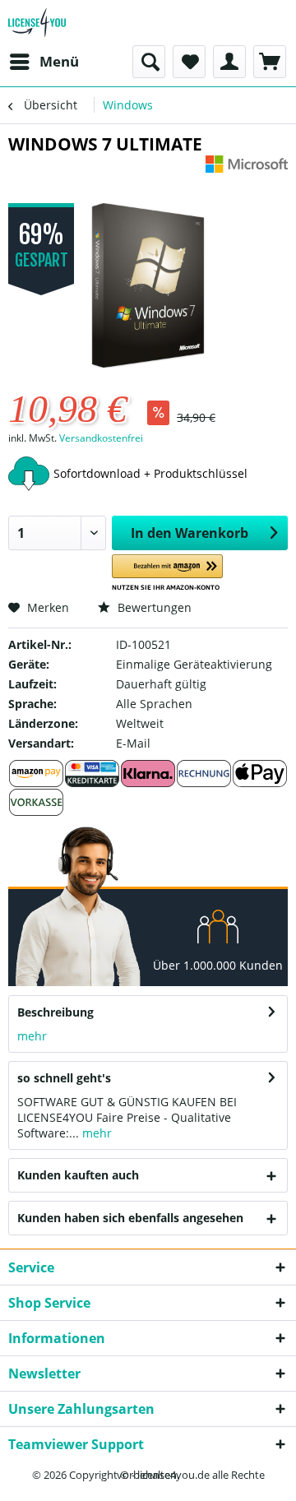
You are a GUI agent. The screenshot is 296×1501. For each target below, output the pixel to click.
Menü (59, 61)
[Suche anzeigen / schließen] (148, 61)
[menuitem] (43, 61)
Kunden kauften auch (78, 1175)
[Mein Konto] (229, 61)
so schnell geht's (64, 1078)
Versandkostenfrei (101, 438)
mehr (32, 1036)
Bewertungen (153, 607)
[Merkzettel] (189, 61)
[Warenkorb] (269, 61)
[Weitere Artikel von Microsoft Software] (247, 169)
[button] (167, 572)
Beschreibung (55, 1012)
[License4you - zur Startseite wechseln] (37, 22)
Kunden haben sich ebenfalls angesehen (130, 1217)
